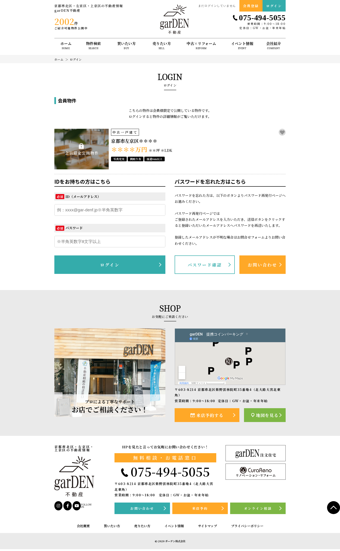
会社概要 (83, 526)
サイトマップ (207, 526)
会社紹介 (273, 46)
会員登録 (251, 5)
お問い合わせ (262, 265)
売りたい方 (161, 46)
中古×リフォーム (201, 46)
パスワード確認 (205, 265)
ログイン (274, 5)
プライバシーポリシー (247, 526)
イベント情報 (242, 46)
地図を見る (267, 415)
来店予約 (200, 508)
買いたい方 (126, 46)
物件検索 (93, 46)
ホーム (65, 46)
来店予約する (210, 415)
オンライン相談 (258, 508)
